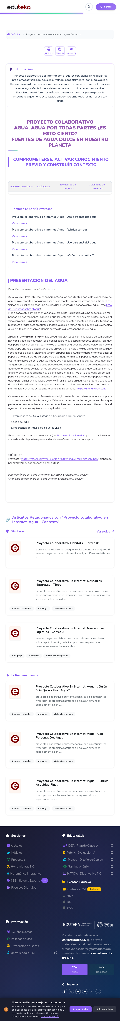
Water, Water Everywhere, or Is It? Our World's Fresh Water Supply (59, 458)
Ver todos (103, 531)
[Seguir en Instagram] (71, 991)
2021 (69, 901)
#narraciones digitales (57, 655)
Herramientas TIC (22, 866)
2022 (70, 896)
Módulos (16, 852)
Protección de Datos (25, 946)
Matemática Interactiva (25, 873)
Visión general (43, 186)
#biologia (43, 608)
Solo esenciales (105, 1009)
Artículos (15, 34)
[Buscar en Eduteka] (89, 7)
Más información (50, 1016)
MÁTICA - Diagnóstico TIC (84, 873)
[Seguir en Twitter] (91, 991)
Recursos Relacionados (71, 435)
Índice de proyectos (21, 186)
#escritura (34, 655)
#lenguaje (17, 655)
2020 (70, 907)
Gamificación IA (78, 866)
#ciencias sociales (63, 608)
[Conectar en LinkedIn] (85, 991)
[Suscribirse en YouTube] (78, 991)
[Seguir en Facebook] (64, 991)
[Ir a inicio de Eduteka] (19, 7)
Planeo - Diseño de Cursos (85, 859)
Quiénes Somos (22, 931)
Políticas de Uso (21, 939)
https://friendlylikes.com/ (92, 388)
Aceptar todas (80, 1009)
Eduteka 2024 (83, 889)
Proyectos (18, 859)
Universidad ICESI (23, 953)
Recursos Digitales (23, 887)
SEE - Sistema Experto (28, 880)
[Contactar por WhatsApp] (98, 991)
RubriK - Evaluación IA (81, 852)
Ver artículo (18, 223)
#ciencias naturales (21, 608)
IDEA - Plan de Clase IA (83, 845)
